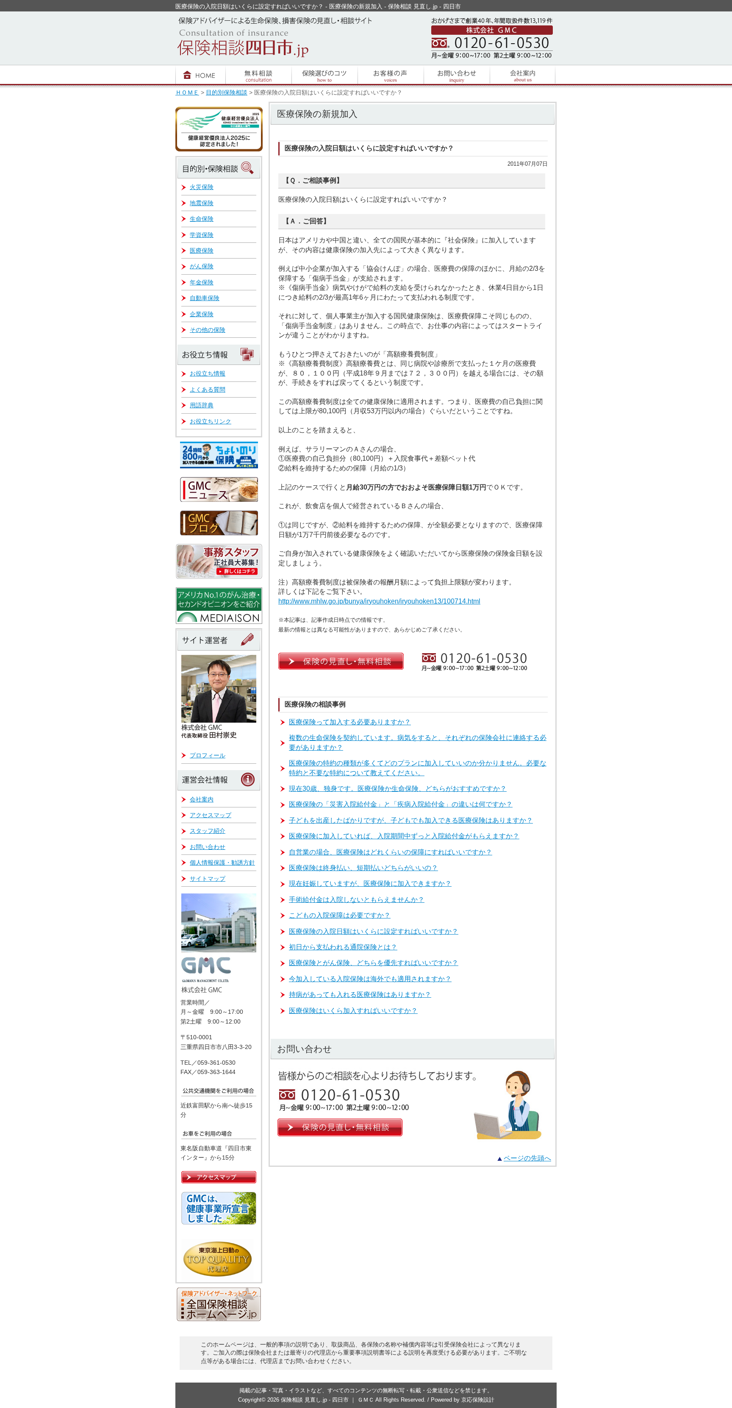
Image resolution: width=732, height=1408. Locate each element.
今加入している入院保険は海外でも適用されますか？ (370, 978)
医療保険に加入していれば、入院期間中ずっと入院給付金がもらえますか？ (404, 836)
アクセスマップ (210, 815)
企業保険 (202, 314)
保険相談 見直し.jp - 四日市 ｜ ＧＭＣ (328, 1400)
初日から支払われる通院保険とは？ (343, 947)
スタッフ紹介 (207, 830)
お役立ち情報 (207, 373)
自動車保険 (204, 298)
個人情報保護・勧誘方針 (222, 862)
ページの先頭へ (527, 1158)
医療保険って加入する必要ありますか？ (350, 722)
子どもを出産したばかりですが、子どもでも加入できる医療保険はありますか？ (411, 820)
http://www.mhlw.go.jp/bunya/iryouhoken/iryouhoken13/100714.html (379, 601)
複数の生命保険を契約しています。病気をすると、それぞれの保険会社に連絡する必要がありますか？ (417, 742)
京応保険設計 (477, 1400)
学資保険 (202, 234)
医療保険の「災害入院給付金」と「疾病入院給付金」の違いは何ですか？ (401, 804)
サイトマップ (207, 878)
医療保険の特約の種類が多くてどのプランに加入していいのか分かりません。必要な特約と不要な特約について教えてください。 (417, 768)
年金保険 (202, 282)
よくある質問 (207, 389)
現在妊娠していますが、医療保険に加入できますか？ (370, 883)
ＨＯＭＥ (187, 92)
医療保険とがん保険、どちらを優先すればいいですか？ (373, 962)
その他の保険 (207, 329)
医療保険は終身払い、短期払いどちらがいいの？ (363, 867)
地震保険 (202, 203)
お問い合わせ (207, 846)
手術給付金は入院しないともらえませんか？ (356, 899)
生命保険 (202, 218)
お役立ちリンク (210, 421)
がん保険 (202, 266)
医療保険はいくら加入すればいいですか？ (353, 1010)
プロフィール (207, 755)
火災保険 (202, 187)
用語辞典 (202, 405)
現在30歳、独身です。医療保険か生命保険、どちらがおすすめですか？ (398, 788)
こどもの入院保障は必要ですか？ (340, 915)
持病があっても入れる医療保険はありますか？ (360, 994)
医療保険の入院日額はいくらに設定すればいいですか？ (373, 931)
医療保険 (202, 250)
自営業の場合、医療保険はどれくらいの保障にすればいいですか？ (390, 852)
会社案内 (202, 799)
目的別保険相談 (226, 92)
